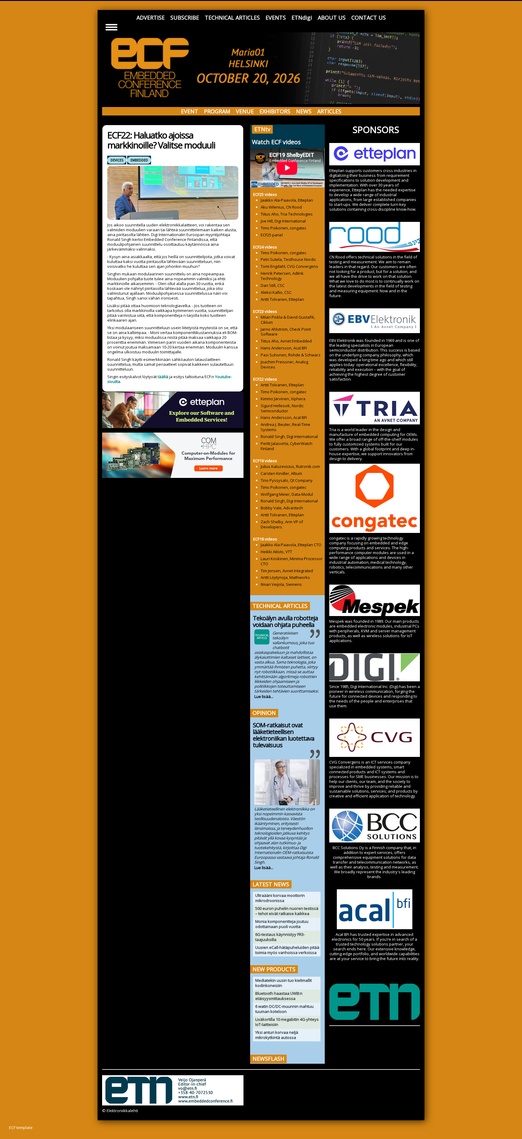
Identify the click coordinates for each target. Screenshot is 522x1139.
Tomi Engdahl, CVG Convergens (289, 266)
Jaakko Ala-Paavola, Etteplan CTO (291, 544)
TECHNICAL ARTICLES (232, 17)
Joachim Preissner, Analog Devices (284, 364)
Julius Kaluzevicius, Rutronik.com (290, 466)
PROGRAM (217, 111)
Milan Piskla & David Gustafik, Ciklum (288, 319)
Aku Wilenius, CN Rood (281, 207)
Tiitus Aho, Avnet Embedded (286, 341)
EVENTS (276, 17)
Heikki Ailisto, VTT (276, 551)
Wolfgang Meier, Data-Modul (287, 494)
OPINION (264, 712)
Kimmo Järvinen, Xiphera (283, 398)
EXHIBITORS (274, 111)
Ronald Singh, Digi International (289, 436)
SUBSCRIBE (184, 17)
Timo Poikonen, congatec (283, 228)
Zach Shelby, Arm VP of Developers (282, 524)
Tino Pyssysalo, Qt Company (287, 480)
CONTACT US (368, 17)
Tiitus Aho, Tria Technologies (287, 214)
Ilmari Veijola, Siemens (281, 584)
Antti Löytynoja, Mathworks (285, 577)
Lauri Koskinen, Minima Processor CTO (292, 561)
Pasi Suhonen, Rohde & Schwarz (291, 355)
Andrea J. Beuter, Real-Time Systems (285, 427)
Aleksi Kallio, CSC (276, 292)
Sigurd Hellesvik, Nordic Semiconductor (282, 408)
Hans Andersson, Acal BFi (284, 348)
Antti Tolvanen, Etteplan (282, 299)
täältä (163, 376)
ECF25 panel (272, 235)
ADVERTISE (151, 17)
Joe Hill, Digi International (283, 221)
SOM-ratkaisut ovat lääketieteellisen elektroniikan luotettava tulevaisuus (283, 735)
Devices (117, 160)
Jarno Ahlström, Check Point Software (286, 331)
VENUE (245, 111)
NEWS (303, 111)
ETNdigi (302, 17)
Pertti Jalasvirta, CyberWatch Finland (286, 446)
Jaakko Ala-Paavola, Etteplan (287, 200)
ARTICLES (329, 111)
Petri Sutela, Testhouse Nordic (288, 259)
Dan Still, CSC (273, 285)
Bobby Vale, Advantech (282, 508)
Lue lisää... (263, 696)
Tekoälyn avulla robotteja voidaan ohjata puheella (285, 621)
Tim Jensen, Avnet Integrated (287, 570)
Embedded (139, 160)
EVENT (189, 111)
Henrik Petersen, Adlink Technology (282, 276)
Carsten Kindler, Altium (281, 473)
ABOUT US (332, 17)
